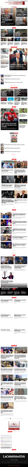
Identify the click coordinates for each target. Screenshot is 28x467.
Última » (22, 418)
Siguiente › (18, 418)
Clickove (20, 465)
